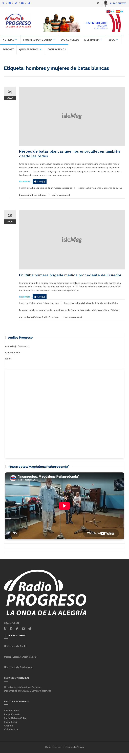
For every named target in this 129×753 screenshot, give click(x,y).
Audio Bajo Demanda (17, 346)
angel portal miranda (83, 303)
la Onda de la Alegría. (79, 310)
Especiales (41, 188)
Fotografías (35, 303)
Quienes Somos (28, 49)
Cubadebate (11, 729)
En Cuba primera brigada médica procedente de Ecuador (70, 275)
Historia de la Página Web (18, 667)
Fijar (50, 188)
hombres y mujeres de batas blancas (48, 310)
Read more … (26, 181)
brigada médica (103, 303)
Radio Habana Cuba (15, 718)
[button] (80, 23)
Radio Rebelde (12, 714)
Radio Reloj (10, 721)
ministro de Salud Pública (105, 310)
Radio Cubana (34, 317)
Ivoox (8, 358)
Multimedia (91, 39)
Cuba (32, 188)
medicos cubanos (37, 195)
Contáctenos (57, 49)
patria (22, 317)
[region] (80, 23)
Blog (112, 39)
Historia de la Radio (15, 646)
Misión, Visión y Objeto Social (20, 656)
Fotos (46, 303)
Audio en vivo (12, 352)
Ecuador (23, 310)
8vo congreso (70, 39)
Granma (8, 725)
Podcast (8, 49)
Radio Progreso (50, 317)
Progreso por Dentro (37, 39)
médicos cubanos (63, 188)
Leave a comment (61, 195)
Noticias (8, 39)
